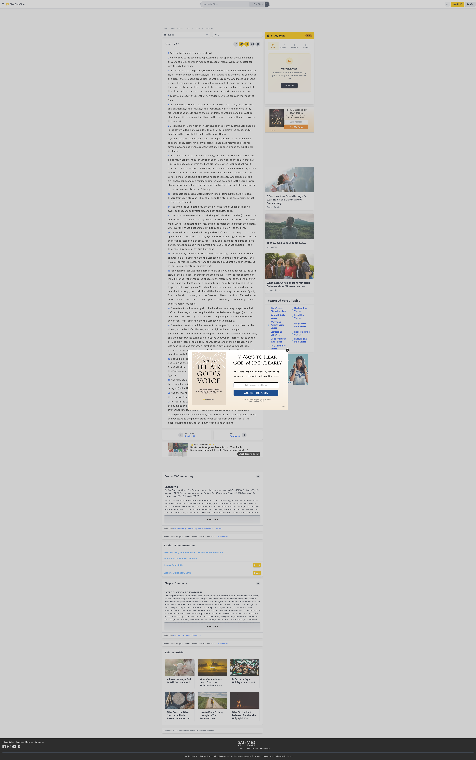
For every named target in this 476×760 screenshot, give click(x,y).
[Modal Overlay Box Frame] (238, 380)
